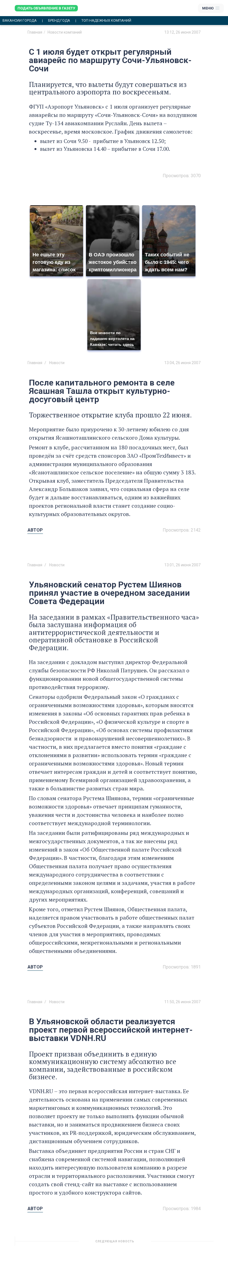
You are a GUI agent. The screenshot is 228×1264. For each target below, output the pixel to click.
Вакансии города (20, 20)
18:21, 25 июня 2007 (182, 1243)
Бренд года (59, 20)
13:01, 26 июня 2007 (182, 565)
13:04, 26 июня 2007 (182, 363)
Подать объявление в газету (46, 8)
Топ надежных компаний (106, 20)
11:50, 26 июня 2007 (182, 1002)
